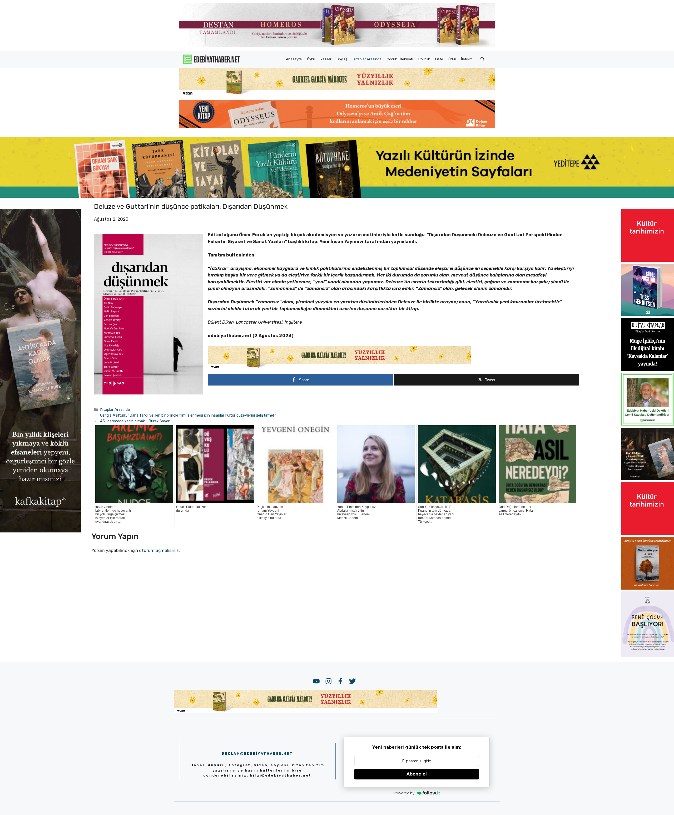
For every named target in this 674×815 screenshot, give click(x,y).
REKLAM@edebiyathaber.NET (257, 753)
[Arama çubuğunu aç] (482, 59)
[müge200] (647, 369)
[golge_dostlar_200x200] (647, 314)
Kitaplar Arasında (367, 59)
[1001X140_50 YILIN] (337, 46)
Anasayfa (294, 59)
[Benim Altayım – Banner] (647, 588)
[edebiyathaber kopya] (337, 126)
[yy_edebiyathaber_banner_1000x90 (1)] (339, 368)
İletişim (467, 59)
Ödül (452, 59)
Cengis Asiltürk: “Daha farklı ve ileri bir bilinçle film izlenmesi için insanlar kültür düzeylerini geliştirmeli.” (189, 415)
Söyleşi (342, 59)
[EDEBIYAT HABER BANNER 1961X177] (337, 196)
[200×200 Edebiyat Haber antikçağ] (647, 478)
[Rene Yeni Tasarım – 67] (647, 655)
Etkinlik (424, 59)
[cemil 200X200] (647, 424)
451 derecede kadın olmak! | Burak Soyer (135, 421)
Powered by (403, 793)
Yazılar (325, 59)
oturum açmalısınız (159, 550)
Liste (439, 59)
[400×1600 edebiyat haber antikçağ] (40, 531)
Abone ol (417, 774)
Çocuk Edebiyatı (400, 59)
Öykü (311, 59)
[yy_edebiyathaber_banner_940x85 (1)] (337, 94)
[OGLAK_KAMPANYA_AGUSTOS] (647, 260)
